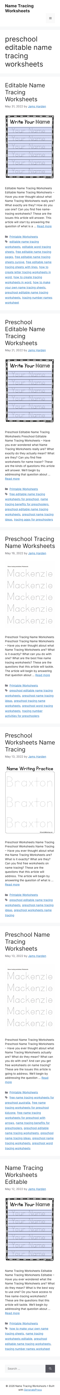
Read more (44, 226)
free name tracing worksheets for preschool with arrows (25, 1118)
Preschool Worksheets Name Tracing (30, 742)
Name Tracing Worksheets (19, 8)
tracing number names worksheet (27, 1349)
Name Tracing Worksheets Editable (24, 1174)
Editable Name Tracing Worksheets (25, 92)
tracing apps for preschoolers (33, 519)
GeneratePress (33, 1389)
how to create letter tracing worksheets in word (28, 272)
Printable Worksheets (24, 236)
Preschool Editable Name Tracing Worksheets (25, 332)
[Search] (50, 1369)
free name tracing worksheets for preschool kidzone (27, 1107)
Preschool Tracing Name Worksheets (30, 542)
